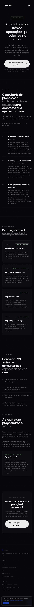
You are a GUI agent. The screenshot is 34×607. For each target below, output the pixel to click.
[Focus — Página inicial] (10, 5)
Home (3, 564)
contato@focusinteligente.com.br (11, 587)
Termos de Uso (6, 573)
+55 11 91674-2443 (7, 590)
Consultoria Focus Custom (9, 567)
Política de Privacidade (8, 576)
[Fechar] (30, 598)
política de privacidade (16, 600)
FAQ (3, 570)
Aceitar (6, 603)
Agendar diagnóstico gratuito (16, 64)
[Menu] (29, 5)
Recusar (12, 603)
